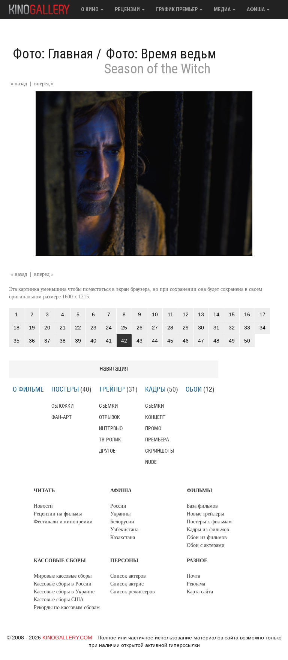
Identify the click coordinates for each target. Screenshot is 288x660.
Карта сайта (200, 591)
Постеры (65, 390)
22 (78, 328)
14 (216, 314)
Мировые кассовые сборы (63, 576)
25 (124, 328)
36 (32, 341)
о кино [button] (90, 9)
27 (155, 328)
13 (201, 314)
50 (247, 341)
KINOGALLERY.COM (67, 638)
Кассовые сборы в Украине (64, 591)
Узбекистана (124, 529)
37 (47, 341)
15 (232, 314)
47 (201, 341)
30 (201, 328)
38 (63, 341)
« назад (18, 83)
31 (216, 328)
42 (124, 341)
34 (263, 328)
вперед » (44, 83)
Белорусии (122, 521)
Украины (120, 514)
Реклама (196, 584)
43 (139, 341)
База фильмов (202, 506)
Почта (193, 576)
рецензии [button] (128, 9)
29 (186, 328)
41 (109, 341)
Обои (194, 390)
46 (186, 341)
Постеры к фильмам (209, 521)
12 (186, 314)
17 (263, 314)
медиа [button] (223, 9)
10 (155, 314)
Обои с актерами (206, 545)
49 (232, 341)
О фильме (28, 390)
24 (109, 328)
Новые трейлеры (205, 514)
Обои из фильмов (207, 537)
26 (139, 328)
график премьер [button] (177, 9)
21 (63, 328)
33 (247, 328)
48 (216, 341)
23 (93, 328)
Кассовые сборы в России (63, 584)
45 (170, 341)
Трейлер (112, 390)
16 (247, 314)
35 (17, 341)
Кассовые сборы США (59, 599)
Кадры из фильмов (208, 529)
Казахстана (122, 537)
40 (93, 341)
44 (155, 341)
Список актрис (127, 584)
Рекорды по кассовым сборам (67, 607)
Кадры (155, 390)
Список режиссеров (132, 591)
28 (170, 328)
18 (17, 328)
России (118, 506)
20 (47, 328)
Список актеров (128, 576)
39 (78, 341)
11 (170, 314)
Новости (43, 506)
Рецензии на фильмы (58, 514)
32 (232, 328)
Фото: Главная (53, 54)
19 (32, 328)
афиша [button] (256, 9)
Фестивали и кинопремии (63, 521)
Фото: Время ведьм (161, 54)
